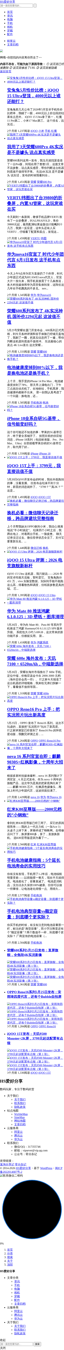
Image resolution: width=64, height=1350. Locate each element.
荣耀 (33, 181)
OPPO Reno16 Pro (49, 740)
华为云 (18, 1139)
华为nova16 (44, 294)
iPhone (34, 453)
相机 (10, 26)
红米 (33, 844)
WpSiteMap (21, 1114)
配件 (10, 34)
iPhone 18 (44, 453)
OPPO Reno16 (47, 1026)
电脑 (10, 19)
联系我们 (20, 1103)
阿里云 (18, 1131)
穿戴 (10, 30)
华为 (33, 294)
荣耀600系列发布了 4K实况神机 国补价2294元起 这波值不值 (35, 316)
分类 (10, 1253)
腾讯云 (18, 1135)
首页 (10, 11)
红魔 (54, 130)
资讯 (10, 15)
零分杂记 (20, 1164)
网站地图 (20, 1120)
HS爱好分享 (7, 1)
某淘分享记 (7, 1164)
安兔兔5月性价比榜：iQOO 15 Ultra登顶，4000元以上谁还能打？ (34, 96)
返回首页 (5, 71)
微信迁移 (36, 547)
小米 (41, 130)
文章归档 (12, 44)
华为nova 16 (54, 797)
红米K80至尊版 (46, 844)
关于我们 (20, 1099)
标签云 (11, 40)
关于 (10, 1260)
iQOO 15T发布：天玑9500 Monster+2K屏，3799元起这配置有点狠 (35, 1038)
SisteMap (19, 1117)
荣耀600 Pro (44, 181)
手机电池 (36, 402)
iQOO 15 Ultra (46, 595)
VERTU (35, 238)
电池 (45, 402)
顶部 (10, 1264)
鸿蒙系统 (42, 642)
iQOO (34, 130)
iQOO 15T (44, 497)
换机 (45, 547)
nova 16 (35, 797)
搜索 (10, 1257)
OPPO (34, 740)
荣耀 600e (43, 693)
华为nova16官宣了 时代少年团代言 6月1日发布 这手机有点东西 (35, 260)
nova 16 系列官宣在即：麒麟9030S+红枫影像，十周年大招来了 (35, 762)
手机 (10, 23)
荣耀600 (42, 351)
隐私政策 (20, 1106)
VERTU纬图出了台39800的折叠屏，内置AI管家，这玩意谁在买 (35, 203)
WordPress (46, 1168)
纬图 (44, 238)
